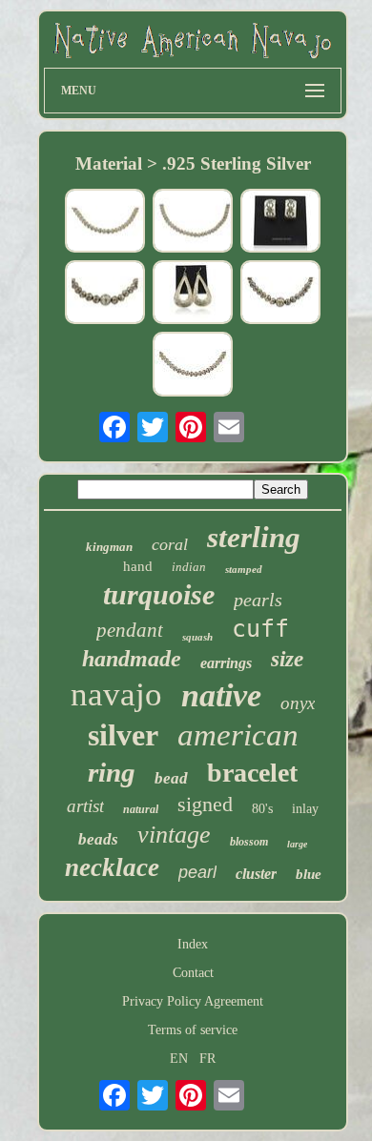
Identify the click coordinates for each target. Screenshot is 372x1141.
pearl (197, 872)
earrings (226, 663)
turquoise (159, 594)
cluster (256, 874)
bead (171, 778)
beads (98, 839)
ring (111, 772)
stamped (243, 569)
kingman (109, 547)
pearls (258, 599)
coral (170, 544)
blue (308, 874)
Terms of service (193, 1030)
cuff (260, 628)
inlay (305, 809)
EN (179, 1058)
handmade (131, 658)
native (221, 695)
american (238, 735)
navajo (116, 694)
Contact (193, 973)
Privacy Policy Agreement (192, 1001)
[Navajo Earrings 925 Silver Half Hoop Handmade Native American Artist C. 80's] (280, 222)
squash (197, 636)
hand (138, 566)
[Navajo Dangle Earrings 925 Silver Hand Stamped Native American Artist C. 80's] (193, 294)
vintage (174, 834)
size (287, 659)
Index (192, 944)
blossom (249, 841)
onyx (297, 703)
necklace (112, 867)
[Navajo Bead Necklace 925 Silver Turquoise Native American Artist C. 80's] (105, 222)
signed (205, 804)
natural (140, 809)
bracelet (252, 772)
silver (123, 735)
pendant (129, 630)
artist (85, 806)
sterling (253, 537)
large (297, 844)
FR (207, 1058)
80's (262, 809)
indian (189, 567)
